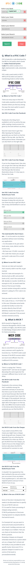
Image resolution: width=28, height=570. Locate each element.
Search (7, 44)
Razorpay (17, 564)
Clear (22, 44)
